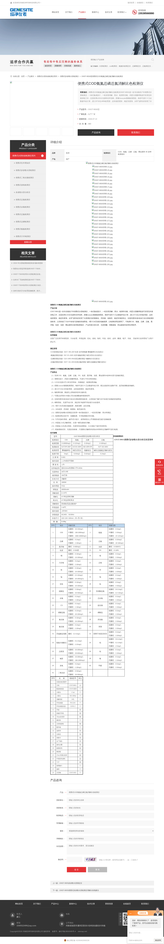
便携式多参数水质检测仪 (69, 76)
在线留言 (140, 3)
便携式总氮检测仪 (23, 214)
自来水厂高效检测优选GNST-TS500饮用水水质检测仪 (29, 280)
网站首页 (55, 12)
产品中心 (55, 904)
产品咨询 (96, 132)
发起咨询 (158, 940)
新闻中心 (95, 12)
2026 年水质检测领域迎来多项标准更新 (28, 263)
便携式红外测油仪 (23, 163)
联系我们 (149, 3)
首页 (23, 76)
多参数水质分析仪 (23, 192)
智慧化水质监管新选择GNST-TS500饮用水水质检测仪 (29, 269)
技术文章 (108, 12)
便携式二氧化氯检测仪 (25, 178)
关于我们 (68, 12)
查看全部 (28, 242)
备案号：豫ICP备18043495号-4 (64, 931)
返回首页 (131, 3)
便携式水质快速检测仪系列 (47, 76)
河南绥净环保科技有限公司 (30, 3)
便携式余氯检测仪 (23, 207)
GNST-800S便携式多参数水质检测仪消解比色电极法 (79, 890)
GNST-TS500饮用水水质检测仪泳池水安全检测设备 (29, 274)
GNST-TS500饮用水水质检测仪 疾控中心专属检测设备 (29, 285)
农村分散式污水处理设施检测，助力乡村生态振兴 (29, 291)
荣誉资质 (109, 904)
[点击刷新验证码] (91, 859)
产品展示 (82, 12)
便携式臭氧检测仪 (23, 185)
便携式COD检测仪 (23, 236)
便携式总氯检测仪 (23, 200)
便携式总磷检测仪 (23, 222)
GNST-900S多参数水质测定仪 (70, 883)
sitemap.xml (82, 931)
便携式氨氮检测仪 (23, 229)
